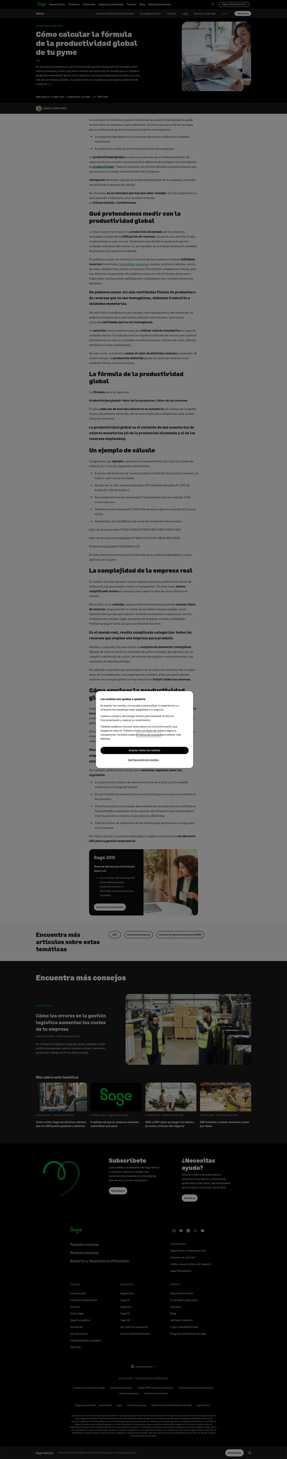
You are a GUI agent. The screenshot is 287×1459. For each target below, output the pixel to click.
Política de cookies (149, 734)
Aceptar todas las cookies (144, 750)
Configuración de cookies (143, 759)
